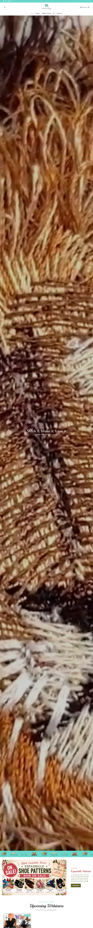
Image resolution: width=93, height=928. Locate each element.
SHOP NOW (76, 885)
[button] (4, 7)
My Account (84, 7)
